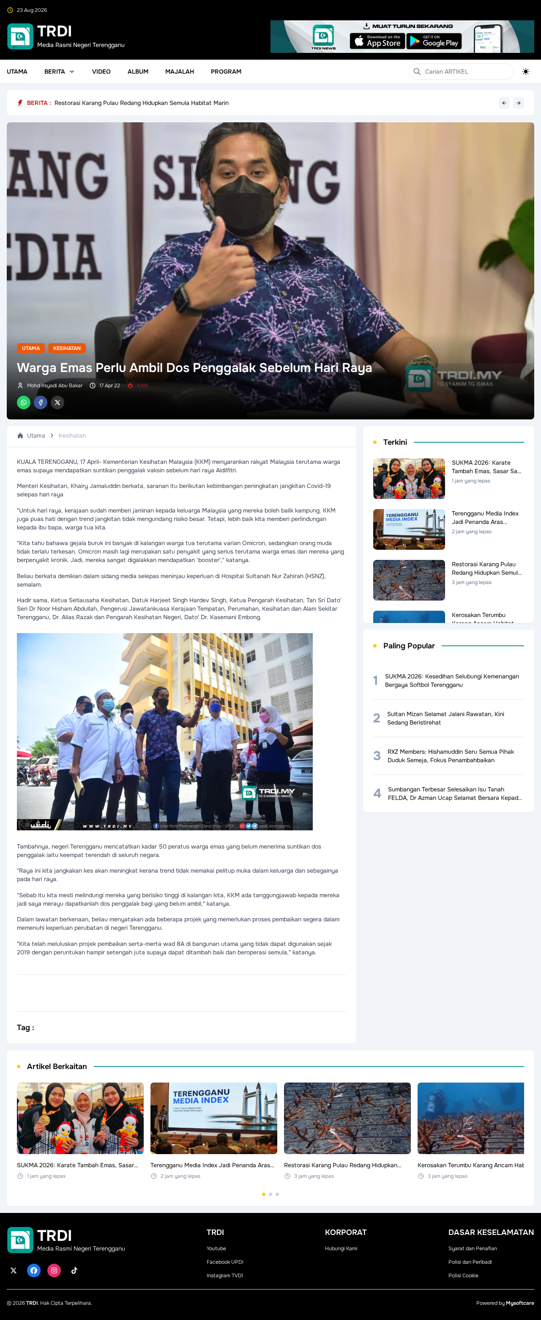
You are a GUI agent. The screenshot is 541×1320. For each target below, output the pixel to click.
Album (138, 71)
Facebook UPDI (225, 1262)
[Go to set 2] (270, 1194)
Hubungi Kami (341, 1248)
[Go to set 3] (277, 1194)
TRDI (32, 1303)
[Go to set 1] (263, 1194)
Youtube (216, 1248)
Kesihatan (67, 348)
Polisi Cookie (463, 1275)
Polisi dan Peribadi (470, 1262)
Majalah (179, 71)
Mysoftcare (520, 1303)
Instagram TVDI (225, 1275)
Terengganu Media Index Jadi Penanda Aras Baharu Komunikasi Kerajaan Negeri (164, 103)
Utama (17, 71)
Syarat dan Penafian (472, 1248)
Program (226, 71)
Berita (54, 71)
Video (101, 71)
